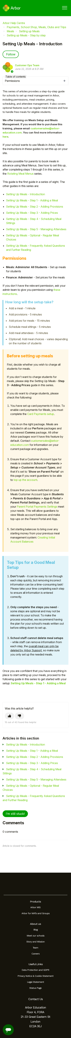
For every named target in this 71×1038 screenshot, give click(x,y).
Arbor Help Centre (14, 23)
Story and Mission (35, 941)
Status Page (35, 988)
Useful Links (35, 964)
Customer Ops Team (27, 65)
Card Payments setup (40, 414)
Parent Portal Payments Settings (37, 506)
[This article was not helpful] (19, 716)
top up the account (25, 480)
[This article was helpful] (9, 716)
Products (35, 901)
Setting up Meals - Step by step (26, 35)
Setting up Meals (29, 31)
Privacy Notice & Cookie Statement (35, 976)
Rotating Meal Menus (20, 173)
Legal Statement (35, 982)
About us (35, 923)
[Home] (12, 8)
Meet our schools (35, 935)
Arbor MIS (35, 907)
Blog (35, 929)
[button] (64, 7)
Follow (10, 54)
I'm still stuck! (15, 814)
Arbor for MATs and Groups (35, 913)
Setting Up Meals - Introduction (25, 194)
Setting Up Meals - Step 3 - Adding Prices (32, 212)
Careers (35, 953)
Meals (10, 31)
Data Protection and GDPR (35, 970)
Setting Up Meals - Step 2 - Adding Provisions (34, 206)
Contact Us (35, 999)
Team (35, 947)
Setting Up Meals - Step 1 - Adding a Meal (32, 200)
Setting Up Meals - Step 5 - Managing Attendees (36, 229)
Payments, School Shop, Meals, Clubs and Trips (36, 27)
